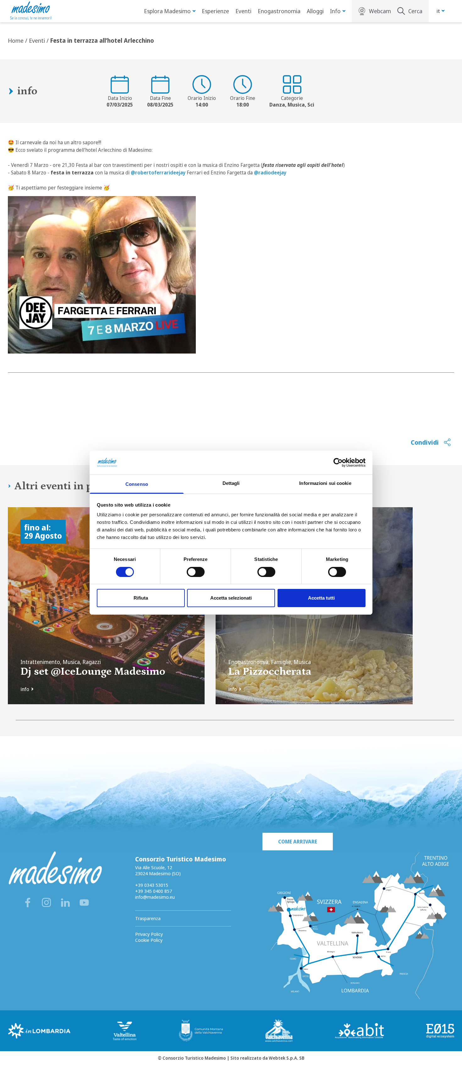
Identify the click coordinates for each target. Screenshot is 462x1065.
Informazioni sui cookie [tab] (325, 483)
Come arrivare (297, 841)
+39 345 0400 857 (153, 891)
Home (16, 40)
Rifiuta (141, 598)
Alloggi (315, 11)
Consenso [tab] (136, 484)
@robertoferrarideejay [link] (158, 172)
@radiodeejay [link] (270, 172)
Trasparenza (148, 918)
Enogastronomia (279, 11)
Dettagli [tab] (231, 483)
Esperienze (215, 11)
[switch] (196, 572)
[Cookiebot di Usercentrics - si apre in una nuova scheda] (338, 462)
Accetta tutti (321, 598)
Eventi (243, 11)
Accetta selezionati (231, 598)
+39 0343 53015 (151, 885)
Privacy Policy (149, 934)
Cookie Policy (148, 940)
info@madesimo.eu (155, 897)
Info (335, 11)
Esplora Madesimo (167, 11)
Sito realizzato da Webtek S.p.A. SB (267, 1058)
